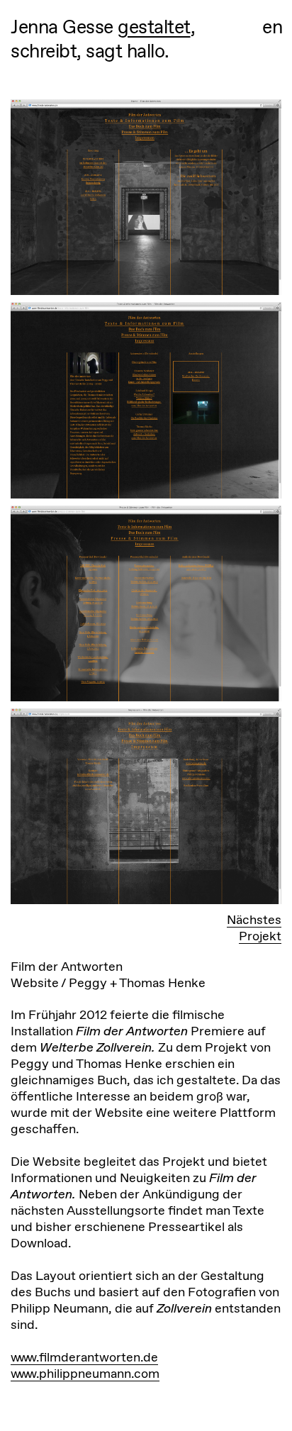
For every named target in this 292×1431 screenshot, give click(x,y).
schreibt (44, 51)
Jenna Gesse (62, 26)
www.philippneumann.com (85, 1373)
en (272, 27)
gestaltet (154, 26)
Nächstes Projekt (254, 927)
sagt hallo (125, 51)
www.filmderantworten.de (84, 1357)
